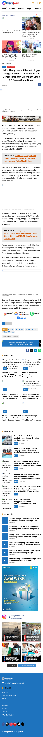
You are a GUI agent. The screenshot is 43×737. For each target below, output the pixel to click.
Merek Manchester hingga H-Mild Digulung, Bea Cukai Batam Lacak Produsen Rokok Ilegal (11, 375)
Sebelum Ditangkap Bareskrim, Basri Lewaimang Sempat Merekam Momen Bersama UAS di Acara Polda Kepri (27, 477)
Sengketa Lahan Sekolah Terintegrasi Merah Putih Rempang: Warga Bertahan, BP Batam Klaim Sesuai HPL (24, 552)
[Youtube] (15, 724)
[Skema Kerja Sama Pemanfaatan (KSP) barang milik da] (31, 631)
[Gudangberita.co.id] (10, 3)
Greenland (20, 329)
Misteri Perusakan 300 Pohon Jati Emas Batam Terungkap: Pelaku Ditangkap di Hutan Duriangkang (11, 396)
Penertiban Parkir (32, 329)
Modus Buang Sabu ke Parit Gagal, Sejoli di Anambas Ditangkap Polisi (25, 560)
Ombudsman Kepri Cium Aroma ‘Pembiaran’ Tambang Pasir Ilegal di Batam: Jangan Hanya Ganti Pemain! (31, 418)
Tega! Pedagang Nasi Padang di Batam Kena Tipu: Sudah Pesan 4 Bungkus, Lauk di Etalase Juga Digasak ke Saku (31, 396)
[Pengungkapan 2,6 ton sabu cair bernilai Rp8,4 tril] (11, 631)
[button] (33, 3)
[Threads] (18, 724)
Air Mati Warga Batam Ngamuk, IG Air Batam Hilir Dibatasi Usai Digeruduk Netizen (24, 520)
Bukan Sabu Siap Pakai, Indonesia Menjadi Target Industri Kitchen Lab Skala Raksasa (27, 438)
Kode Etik (5, 692)
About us (5, 702)
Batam (3, 66)
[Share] (39, 84)
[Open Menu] (36, 3)
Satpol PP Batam (9, 332)
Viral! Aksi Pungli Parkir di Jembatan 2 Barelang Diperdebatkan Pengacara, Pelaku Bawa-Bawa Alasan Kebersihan (24, 528)
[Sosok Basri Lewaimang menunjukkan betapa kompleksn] (11, 652)
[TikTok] (22, 724)
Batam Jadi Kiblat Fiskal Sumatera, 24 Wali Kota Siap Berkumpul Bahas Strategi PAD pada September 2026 (11, 418)
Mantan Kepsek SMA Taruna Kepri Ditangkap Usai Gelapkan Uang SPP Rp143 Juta (30, 375)
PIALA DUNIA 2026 (8, 715)
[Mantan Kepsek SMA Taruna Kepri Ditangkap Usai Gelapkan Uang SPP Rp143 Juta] (31, 365)
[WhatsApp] (39, 350)
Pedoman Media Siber (9, 695)
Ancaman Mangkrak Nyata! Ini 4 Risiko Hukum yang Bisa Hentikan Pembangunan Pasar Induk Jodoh (27, 463)
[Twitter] (31, 350)
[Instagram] (11, 724)
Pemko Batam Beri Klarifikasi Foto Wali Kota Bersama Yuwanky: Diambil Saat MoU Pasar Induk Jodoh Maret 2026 (27, 490)
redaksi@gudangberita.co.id (14, 683)
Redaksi (4, 84)
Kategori (4, 712)
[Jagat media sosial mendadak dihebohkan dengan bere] (31, 652)
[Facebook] (27, 350)
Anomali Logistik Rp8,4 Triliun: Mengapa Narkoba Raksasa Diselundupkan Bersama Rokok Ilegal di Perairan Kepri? (26, 452)
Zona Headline (11, 66)
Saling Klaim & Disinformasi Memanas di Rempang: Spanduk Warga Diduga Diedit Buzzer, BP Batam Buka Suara (25, 536)
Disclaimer (5, 705)
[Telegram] (35, 350)
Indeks (4, 698)
